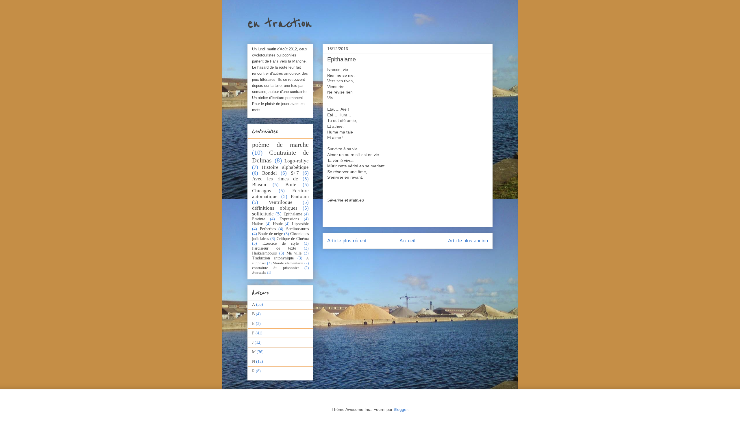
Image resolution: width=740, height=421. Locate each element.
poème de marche (280, 144)
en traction (279, 23)
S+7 (295, 173)
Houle (278, 224)
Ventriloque (281, 202)
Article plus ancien (468, 241)
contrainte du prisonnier (275, 268)
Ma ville (293, 253)
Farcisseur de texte (274, 248)
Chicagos (261, 190)
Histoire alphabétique (285, 167)
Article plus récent (347, 241)
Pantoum (300, 196)
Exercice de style (280, 243)
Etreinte (258, 219)
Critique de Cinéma (293, 239)
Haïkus (257, 224)
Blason (259, 184)
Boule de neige (270, 234)
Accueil (407, 241)
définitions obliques (274, 208)
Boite (290, 184)
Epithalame (293, 214)
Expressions (289, 219)
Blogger (401, 409)
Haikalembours (264, 253)
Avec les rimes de (275, 179)
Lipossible (300, 224)
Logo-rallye (296, 161)
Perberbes (268, 229)
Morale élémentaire (288, 263)
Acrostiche (259, 272)
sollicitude (263, 214)
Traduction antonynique (273, 258)
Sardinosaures (297, 229)
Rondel (269, 173)
